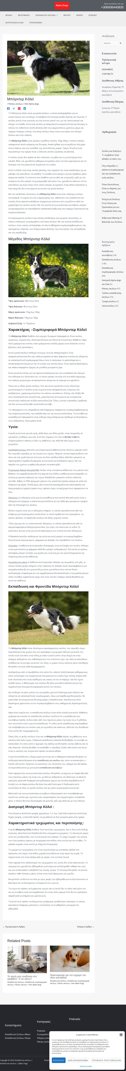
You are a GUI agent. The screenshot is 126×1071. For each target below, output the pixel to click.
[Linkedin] (24, 108)
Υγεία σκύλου (108, 305)
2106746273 (107, 74)
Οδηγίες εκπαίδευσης (47, 1038)
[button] (121, 1035)
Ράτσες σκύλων (15, 104)
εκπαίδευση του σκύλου (48, 760)
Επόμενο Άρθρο (85, 926)
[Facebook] (8, 108)
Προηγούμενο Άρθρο (14, 926)
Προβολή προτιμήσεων (106, 1060)
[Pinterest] (19, 108)
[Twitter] (14, 108)
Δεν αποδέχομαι (78, 1060)
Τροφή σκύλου (109, 301)
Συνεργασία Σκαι (45, 1034)
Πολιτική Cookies (86, 1066)
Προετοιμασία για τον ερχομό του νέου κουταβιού (68, 976)
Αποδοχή (58, 1060)
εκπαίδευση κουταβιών (51, 767)
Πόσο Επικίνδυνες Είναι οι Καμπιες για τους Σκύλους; (111, 188)
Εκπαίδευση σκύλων (15, 982)
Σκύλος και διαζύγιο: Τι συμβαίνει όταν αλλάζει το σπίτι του (111, 155)
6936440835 (107, 69)
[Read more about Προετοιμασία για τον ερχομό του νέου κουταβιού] (69, 958)
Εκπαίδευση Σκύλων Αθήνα (17, 1034)
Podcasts (41, 1030)
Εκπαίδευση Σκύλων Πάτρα (17, 1038)
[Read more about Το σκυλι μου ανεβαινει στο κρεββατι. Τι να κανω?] (27, 959)
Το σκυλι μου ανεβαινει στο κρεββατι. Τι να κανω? (22, 977)
